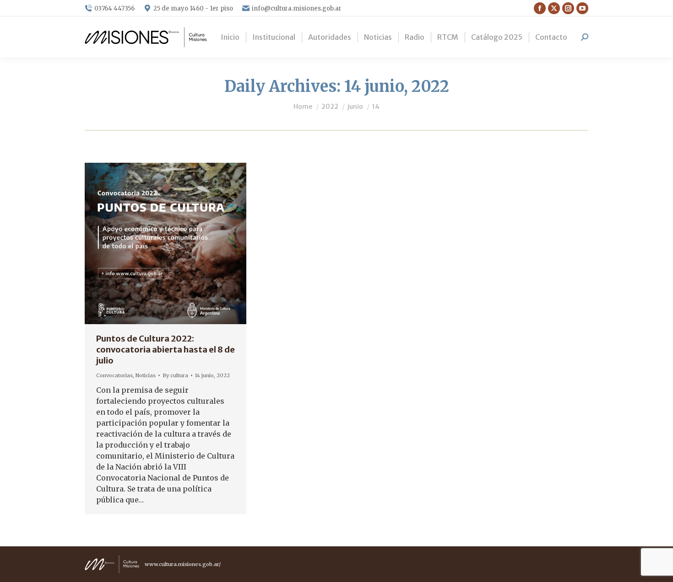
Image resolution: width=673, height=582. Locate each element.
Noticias (146, 375)
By (175, 375)
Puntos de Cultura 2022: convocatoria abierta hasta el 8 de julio (165, 349)
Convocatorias (114, 375)
